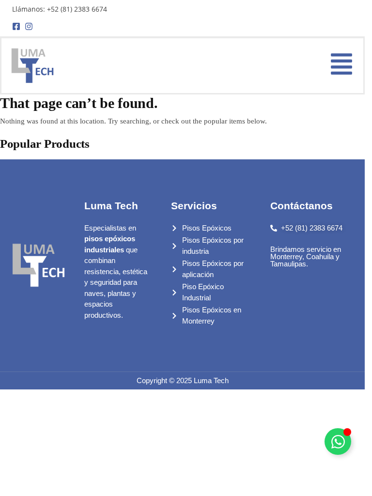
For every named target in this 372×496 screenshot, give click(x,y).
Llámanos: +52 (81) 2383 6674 (59, 9)
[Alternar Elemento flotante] (338, 441)
